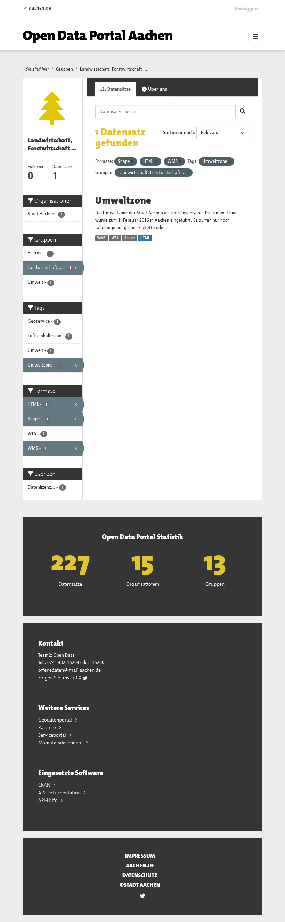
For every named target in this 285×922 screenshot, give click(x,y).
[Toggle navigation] (255, 37)
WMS (101, 238)
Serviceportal (52, 735)
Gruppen (64, 69)
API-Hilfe (48, 800)
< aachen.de (37, 8)
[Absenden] (242, 111)
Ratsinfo (47, 727)
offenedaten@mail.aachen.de (69, 670)
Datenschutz (139, 875)
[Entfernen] (132, 162)
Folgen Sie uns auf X (60, 678)
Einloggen (246, 8)
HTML (145, 238)
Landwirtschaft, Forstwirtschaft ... (113, 69)
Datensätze (118, 89)
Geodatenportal (55, 720)
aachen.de (140, 865)
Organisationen (142, 584)
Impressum (140, 855)
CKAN (44, 785)
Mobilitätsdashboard (61, 743)
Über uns (157, 89)
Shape (129, 238)
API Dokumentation (60, 792)
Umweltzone (123, 200)
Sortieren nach (178, 132)
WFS (115, 238)
